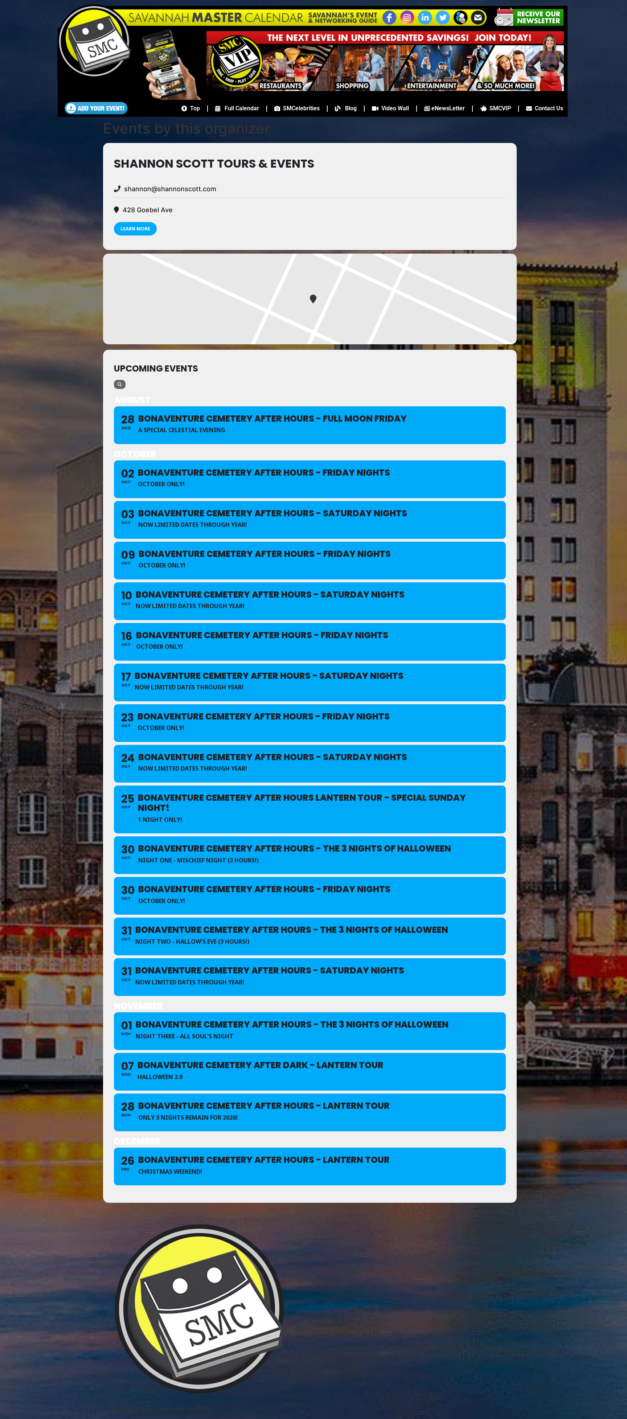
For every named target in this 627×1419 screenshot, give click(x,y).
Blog (349, 108)
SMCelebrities (300, 108)
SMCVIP (499, 108)
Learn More (135, 228)
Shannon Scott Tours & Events (214, 163)
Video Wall (393, 108)
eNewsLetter (447, 108)
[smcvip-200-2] (167, 97)
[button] (460, 23)
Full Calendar (239, 108)
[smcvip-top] (385, 89)
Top (193, 108)
